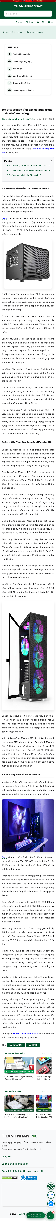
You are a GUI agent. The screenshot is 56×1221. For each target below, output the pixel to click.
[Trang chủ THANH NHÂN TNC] (28, 6)
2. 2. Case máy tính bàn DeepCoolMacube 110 (28, 170)
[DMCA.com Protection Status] (10, 1177)
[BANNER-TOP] (28, 1)
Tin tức (19, 22)
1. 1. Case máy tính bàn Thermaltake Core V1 (28, 165)
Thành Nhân (22, 1214)
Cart (52, 22)
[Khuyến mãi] (37, 22)
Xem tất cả (47, 1053)
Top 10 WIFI (33, 1045)
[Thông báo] (28, 1178)
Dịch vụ (29, 22)
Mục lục (28, 161)
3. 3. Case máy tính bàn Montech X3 (24, 175)
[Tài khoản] (43, 22)
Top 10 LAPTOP (16, 1045)
